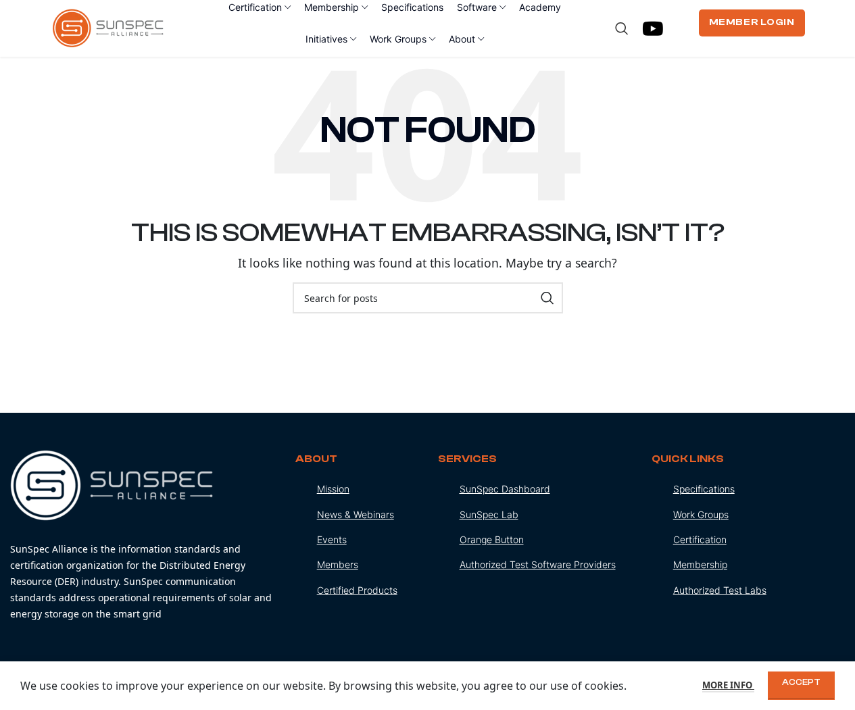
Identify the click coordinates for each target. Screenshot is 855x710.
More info (728, 685)
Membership (700, 564)
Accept (801, 682)
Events (332, 539)
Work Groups (701, 514)
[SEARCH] (547, 297)
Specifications (704, 489)
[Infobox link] (142, 536)
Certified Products (357, 590)
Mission (333, 489)
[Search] (621, 28)
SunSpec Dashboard (505, 489)
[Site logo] (108, 27)
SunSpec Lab (489, 514)
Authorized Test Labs (719, 590)
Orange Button (492, 539)
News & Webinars (355, 514)
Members (337, 564)
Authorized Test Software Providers (538, 564)
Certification (700, 539)
